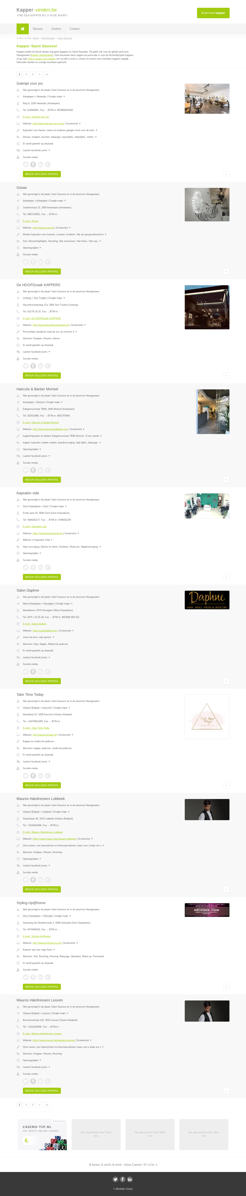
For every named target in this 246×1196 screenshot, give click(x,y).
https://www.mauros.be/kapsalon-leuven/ (54, 1040)
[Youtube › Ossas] (48, 262)
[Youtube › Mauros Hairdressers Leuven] (48, 1081)
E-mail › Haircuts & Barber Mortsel (41, 422)
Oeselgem (48, 603)
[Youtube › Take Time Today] (48, 776)
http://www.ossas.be (43, 227)
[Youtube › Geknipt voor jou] (48, 164)
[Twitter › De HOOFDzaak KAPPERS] (26, 366)
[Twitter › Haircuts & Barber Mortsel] (26, 470)
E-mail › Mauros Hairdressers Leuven (42, 1033)
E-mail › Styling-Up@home (37, 936)
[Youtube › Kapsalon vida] (48, 567)
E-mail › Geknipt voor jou (36, 117)
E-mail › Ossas (31, 221)
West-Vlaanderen (32, 603)
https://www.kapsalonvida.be (47, 533)
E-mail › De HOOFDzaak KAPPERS (42, 318)
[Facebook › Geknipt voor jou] (33, 164)
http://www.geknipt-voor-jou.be (48, 123)
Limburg (27, 298)
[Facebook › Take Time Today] (33, 776)
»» (47, 74)
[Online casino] (45, 1136)
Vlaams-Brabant (31, 707)
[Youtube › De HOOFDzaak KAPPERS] (48, 366)
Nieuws (38, 28)
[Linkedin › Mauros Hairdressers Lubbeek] (40, 880)
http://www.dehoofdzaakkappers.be (51, 325)
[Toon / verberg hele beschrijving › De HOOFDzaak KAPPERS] (78, 332)
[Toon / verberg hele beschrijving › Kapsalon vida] (78, 540)
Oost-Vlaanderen (31, 506)
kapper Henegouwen (41, 55)
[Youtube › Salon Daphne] (48, 671)
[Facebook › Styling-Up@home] (33, 977)
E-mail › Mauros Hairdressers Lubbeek (43, 832)
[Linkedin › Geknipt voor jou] (40, 164)
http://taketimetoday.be (45, 734)
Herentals (41, 96)
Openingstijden (32, 247)
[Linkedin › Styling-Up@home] (40, 977)
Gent (45, 506)
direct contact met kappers (42, 58)
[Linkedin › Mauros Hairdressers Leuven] (40, 1081)
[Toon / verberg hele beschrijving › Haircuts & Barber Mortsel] (78, 436)
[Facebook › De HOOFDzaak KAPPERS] (33, 366)
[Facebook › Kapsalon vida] (33, 567)
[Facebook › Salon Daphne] (33, 671)
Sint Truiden (40, 298)
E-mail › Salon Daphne (34, 623)
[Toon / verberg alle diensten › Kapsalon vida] (78, 547)
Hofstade (47, 916)
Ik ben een (213, 12)
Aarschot (47, 707)
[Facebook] (123, 1179)
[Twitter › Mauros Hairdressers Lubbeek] (26, 880)
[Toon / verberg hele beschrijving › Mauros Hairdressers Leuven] (78, 1047)
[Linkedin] (130, 1179)
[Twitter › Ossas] (26, 262)
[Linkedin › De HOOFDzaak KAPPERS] (40, 366)
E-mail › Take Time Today (36, 728)
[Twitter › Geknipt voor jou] (26, 164)
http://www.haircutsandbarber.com (50, 429)
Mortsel (40, 402)
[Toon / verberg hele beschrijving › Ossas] (78, 234)
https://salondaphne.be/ (45, 630)
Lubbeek (46, 811)
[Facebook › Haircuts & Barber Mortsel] (33, 470)
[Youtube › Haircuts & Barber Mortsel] (48, 470)
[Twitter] (115, 1179)
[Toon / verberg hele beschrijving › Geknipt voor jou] (78, 130)
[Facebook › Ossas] (33, 262)
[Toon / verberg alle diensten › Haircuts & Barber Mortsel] (78, 442)
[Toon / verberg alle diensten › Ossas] (78, 241)
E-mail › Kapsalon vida (34, 526)
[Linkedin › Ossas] (40, 262)
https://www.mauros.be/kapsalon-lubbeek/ (54, 838)
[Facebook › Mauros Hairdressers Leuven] (33, 1081)
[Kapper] (23, 28)
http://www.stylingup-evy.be (47, 943)
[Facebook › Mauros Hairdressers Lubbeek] (33, 880)
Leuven (46, 1013)
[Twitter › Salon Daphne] (26, 671)
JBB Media (120, 1189)
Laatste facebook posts (36, 150)
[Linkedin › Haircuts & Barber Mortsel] (40, 470)
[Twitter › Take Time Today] (26, 776)
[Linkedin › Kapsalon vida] (40, 567)
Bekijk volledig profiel (42, 174)
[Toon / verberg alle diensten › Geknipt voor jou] (78, 137)
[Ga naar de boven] (226, 174)
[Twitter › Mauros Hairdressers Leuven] (26, 1081)
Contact (75, 28)
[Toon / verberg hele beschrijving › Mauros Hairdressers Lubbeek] (78, 845)
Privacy (129, 1189)
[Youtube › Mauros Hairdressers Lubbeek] (48, 880)
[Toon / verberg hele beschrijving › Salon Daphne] (78, 637)
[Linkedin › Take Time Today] (40, 776)
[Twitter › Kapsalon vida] (26, 567)
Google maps (56, 96)
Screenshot (73, 123)
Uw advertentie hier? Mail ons (96, 1134)
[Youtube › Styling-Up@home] (48, 977)
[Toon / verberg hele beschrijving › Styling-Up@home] (78, 950)
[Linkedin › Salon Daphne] (40, 671)
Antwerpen (28, 96)
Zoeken (56, 28)
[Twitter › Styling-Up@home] (26, 977)
